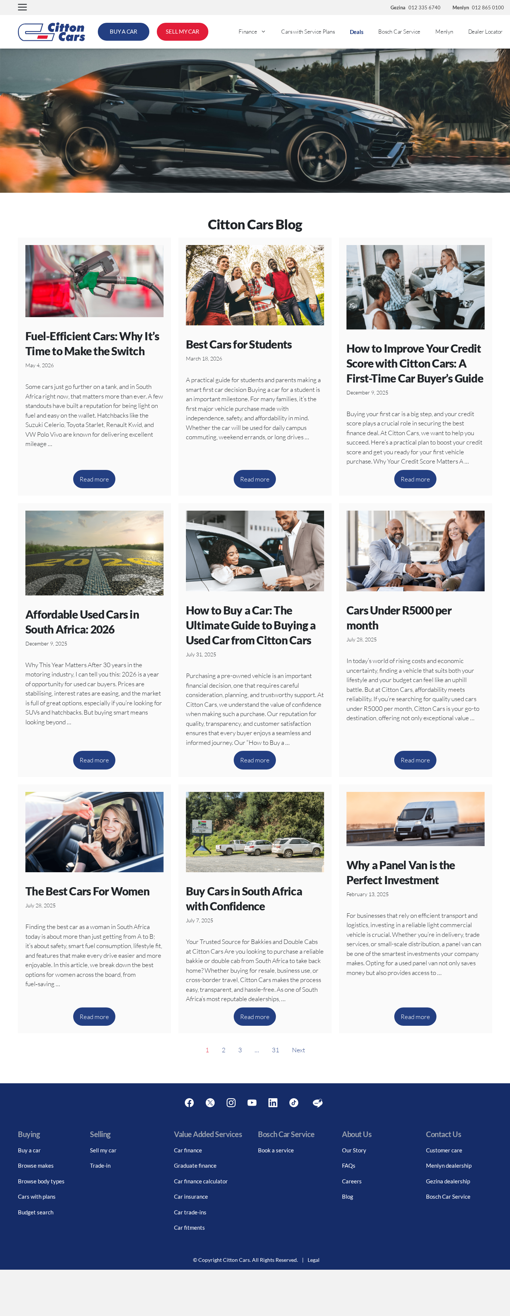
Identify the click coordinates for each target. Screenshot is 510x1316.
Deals (357, 31)
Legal (314, 1260)
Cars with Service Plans (308, 31)
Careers (352, 1181)
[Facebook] (189, 1103)
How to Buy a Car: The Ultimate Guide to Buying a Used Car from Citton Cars (251, 625)
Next (298, 1050)
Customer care (444, 1150)
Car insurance (191, 1196)
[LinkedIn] (272, 1103)
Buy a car (29, 1150)
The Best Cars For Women (87, 891)
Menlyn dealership (449, 1165)
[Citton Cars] (51, 32)
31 (275, 1050)
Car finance (188, 1150)
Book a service (276, 1150)
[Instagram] (231, 1103)
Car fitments (189, 1227)
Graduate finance (195, 1165)
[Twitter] (210, 1103)
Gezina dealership (448, 1181)
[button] (22, 7)
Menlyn (444, 31)
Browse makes (36, 1165)
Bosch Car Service (399, 31)
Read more (94, 479)
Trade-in (100, 1165)
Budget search (35, 1212)
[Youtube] (252, 1103)
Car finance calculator (201, 1181)
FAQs (348, 1165)
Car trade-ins (190, 1212)
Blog (347, 1196)
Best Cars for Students (239, 344)
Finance (248, 31)
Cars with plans (37, 1196)
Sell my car (103, 1150)
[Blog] (317, 1103)
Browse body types (41, 1181)
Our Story (354, 1150)
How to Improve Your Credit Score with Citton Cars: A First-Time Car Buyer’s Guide (414, 363)
